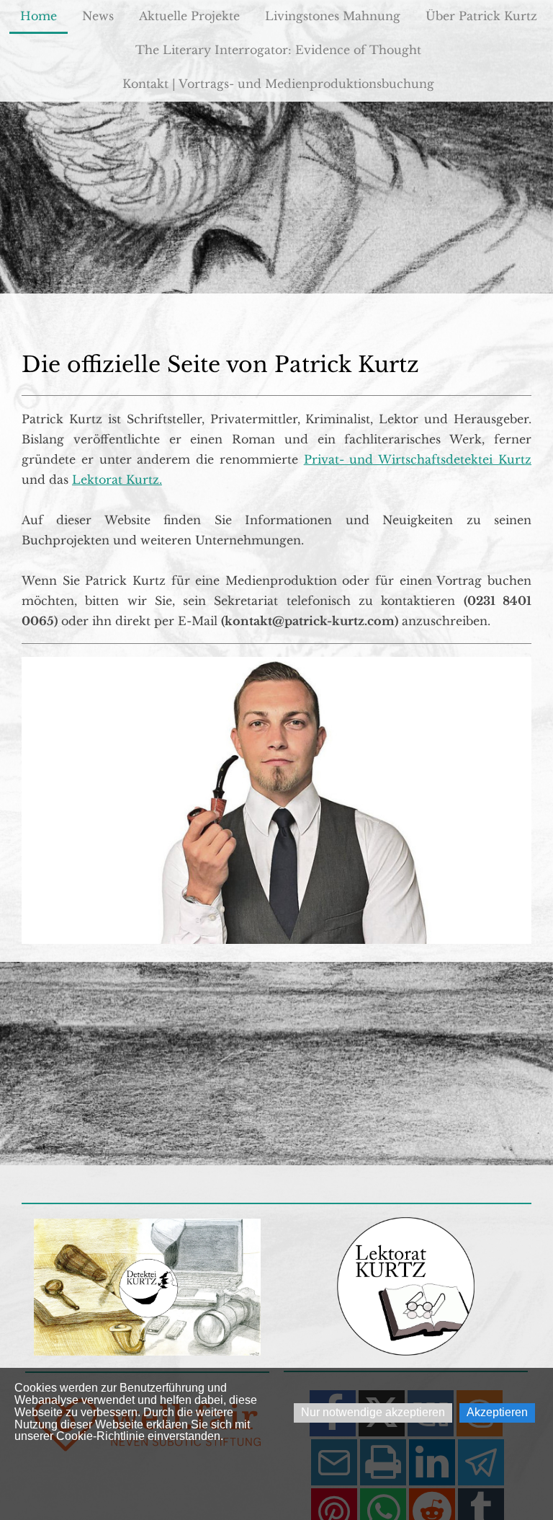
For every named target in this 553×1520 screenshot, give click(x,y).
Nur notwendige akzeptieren (373, 1412)
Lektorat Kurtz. (117, 479)
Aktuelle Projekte (189, 16)
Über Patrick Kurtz (481, 16)
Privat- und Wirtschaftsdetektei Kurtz (417, 459)
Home (38, 16)
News (98, 16)
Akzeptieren (497, 1412)
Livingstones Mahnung (332, 16)
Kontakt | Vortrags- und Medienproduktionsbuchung (278, 83)
